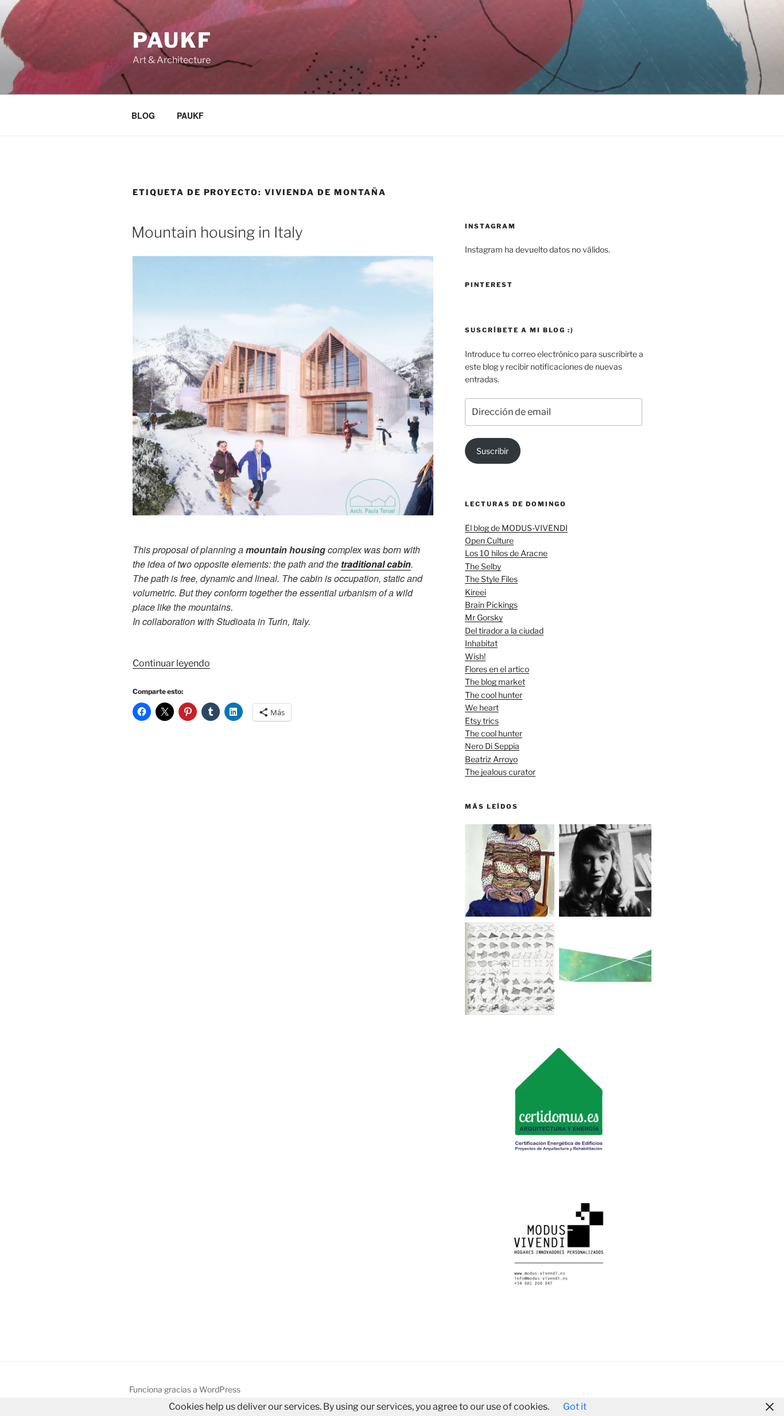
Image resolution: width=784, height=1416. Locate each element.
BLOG (143, 115)
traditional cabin (376, 564)
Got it (575, 1406)
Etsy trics (482, 721)
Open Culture (489, 540)
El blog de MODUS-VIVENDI (516, 528)
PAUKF (190, 115)
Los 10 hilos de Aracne (506, 553)
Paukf (172, 40)
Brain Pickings (491, 605)
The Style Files (491, 579)
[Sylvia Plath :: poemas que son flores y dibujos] (605, 872)
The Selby (483, 566)
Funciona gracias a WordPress (184, 1389)
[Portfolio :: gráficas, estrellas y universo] (605, 970)
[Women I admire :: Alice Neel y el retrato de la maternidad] (511, 872)
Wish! (475, 656)
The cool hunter (493, 695)
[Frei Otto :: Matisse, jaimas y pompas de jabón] (511, 970)
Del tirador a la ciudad (504, 630)
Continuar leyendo (171, 663)
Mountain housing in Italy (217, 232)
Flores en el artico (497, 669)
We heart (482, 707)
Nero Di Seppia (492, 746)
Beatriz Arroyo (491, 759)
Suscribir (492, 451)
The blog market (495, 681)
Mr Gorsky (484, 617)
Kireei (475, 592)
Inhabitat (481, 643)
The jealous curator (500, 772)
